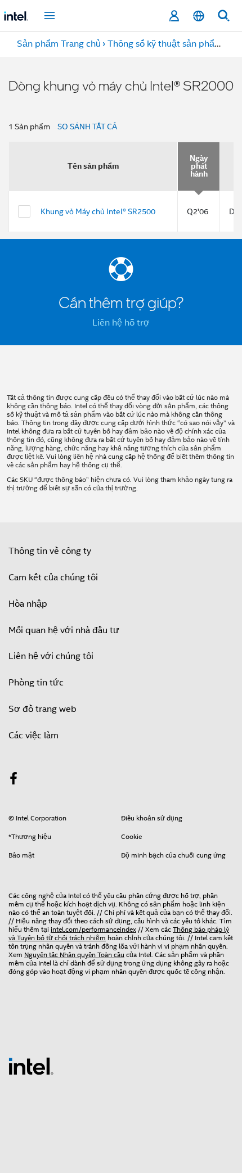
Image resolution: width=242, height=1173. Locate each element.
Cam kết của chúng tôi (53, 577)
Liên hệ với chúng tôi (50, 656)
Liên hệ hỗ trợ (121, 322)
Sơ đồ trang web (42, 709)
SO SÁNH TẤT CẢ (87, 126)
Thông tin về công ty (49, 551)
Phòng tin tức (36, 682)
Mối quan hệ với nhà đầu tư (63, 630)
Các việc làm (33, 735)
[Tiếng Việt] (198, 16)
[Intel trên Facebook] (13, 780)
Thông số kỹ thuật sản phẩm (164, 43)
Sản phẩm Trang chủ (59, 43)
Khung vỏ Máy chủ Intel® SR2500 (98, 211)
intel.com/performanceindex (93, 929)
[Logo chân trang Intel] (30, 1065)
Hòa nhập (27, 604)
